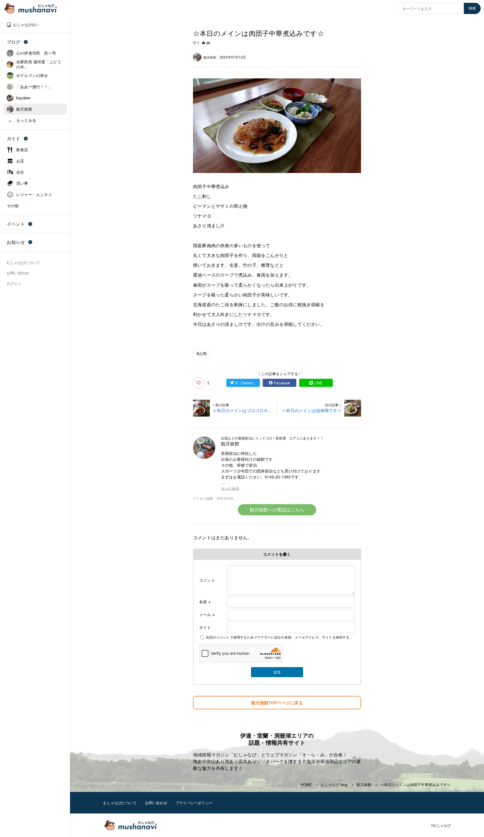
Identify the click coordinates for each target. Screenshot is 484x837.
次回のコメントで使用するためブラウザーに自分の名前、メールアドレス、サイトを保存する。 (279, 637)
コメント (207, 580)
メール (207, 614)
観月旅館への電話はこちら (277, 509)
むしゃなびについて (120, 802)
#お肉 (202, 353)
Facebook (282, 382)
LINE (318, 382)
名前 (205, 602)
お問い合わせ (156, 802)
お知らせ (16, 242)
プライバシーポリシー (194, 802)
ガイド (13, 138)
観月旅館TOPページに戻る (277, 703)
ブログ (13, 42)
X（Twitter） (245, 382)
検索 (472, 8)
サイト (205, 627)
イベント (16, 224)
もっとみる (230, 488)
